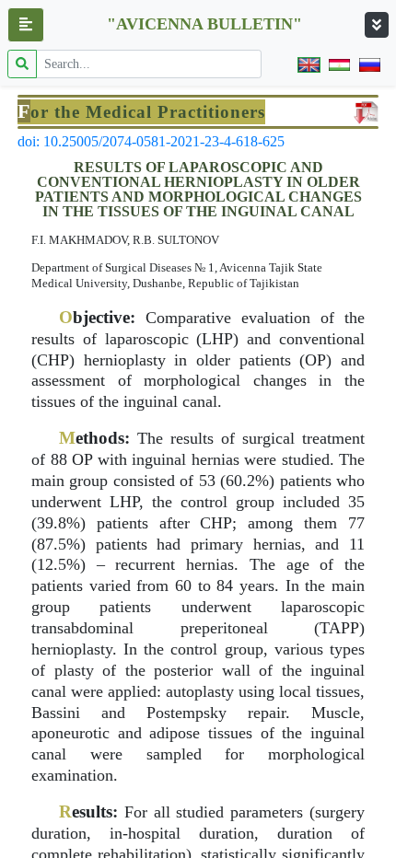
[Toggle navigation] (377, 25)
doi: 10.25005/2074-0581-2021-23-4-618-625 (151, 141)
